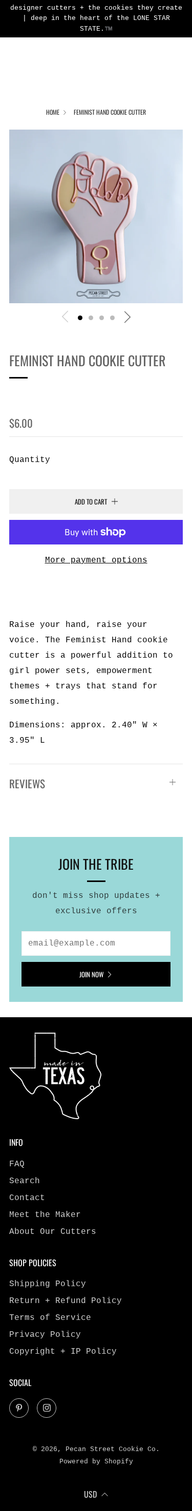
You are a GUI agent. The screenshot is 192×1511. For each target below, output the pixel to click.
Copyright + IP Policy (63, 1351)
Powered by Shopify (96, 1461)
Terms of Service (50, 1318)
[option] (96, 216)
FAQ (17, 1164)
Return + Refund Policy (65, 1301)
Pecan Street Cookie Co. (85, 395)
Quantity (29, 460)
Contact (27, 1198)
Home (52, 112)
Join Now (91, 974)
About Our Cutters (52, 1231)
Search (24, 1181)
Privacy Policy (45, 1334)
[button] (80, 318)
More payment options (96, 560)
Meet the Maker (45, 1215)
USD (90, 1494)
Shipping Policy (47, 1284)
